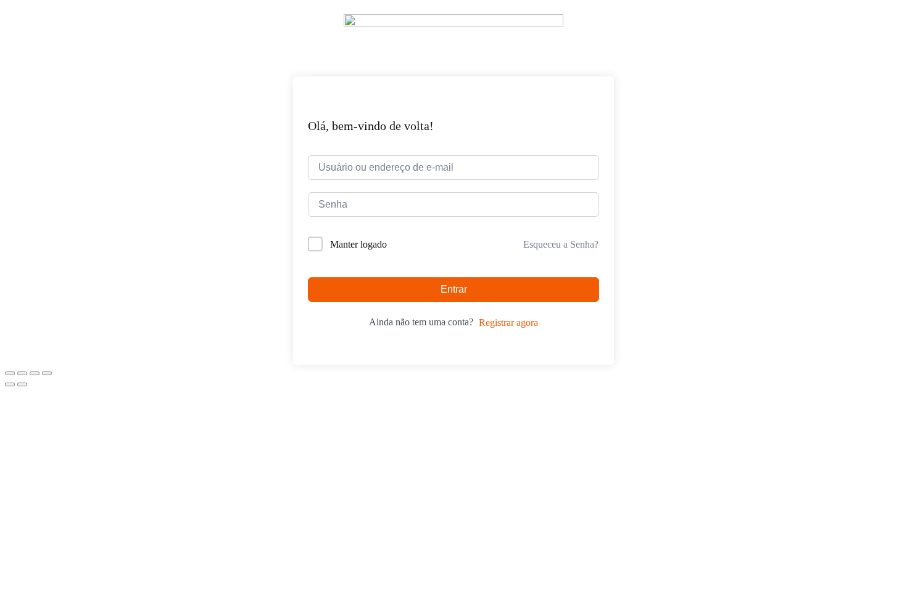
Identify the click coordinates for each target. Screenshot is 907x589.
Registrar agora (508, 322)
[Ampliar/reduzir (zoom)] (10, 373)
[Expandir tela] (22, 373)
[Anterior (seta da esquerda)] (10, 384)
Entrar (454, 289)
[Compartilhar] (34, 373)
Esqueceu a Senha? (560, 244)
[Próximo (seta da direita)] (22, 384)
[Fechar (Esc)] (47, 373)
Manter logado (358, 244)
